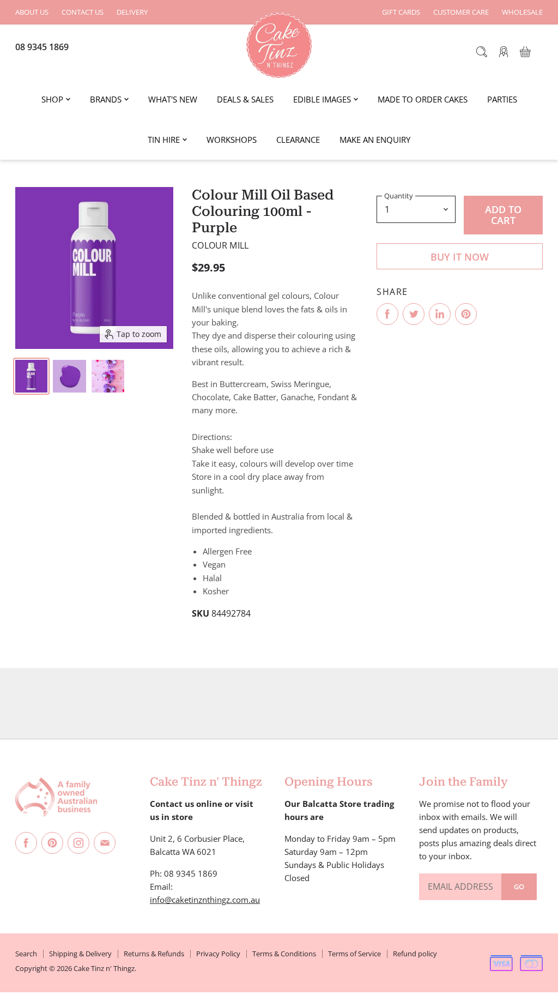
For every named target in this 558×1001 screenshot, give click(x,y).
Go (519, 886)
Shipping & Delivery (80, 953)
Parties (502, 99)
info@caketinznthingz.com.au (205, 899)
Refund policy (415, 953)
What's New (172, 99)
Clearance (298, 139)
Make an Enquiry (374, 139)
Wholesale (522, 12)
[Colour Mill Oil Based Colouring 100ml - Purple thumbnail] (31, 376)
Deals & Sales (245, 99)
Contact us (83, 12)
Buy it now (459, 256)
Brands (106, 99)
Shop (52, 99)
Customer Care (461, 12)
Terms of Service (354, 953)
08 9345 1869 (42, 47)
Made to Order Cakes (423, 99)
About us (31, 12)
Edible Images (322, 99)
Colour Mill (220, 245)
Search (26, 953)
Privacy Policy (218, 953)
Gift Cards (401, 12)
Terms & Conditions (284, 953)
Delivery (132, 12)
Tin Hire (164, 139)
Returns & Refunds (154, 953)
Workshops (232, 139)
